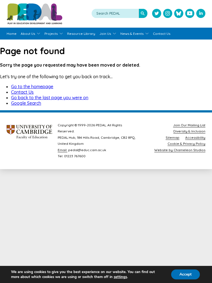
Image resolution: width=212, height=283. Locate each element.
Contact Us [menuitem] (161, 34)
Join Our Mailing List (189, 125)
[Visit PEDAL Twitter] (156, 14)
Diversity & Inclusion (189, 131)
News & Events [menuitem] (132, 34)
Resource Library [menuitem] (81, 34)
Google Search (26, 103)
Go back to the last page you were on (49, 97)
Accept (185, 274)
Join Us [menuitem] (105, 34)
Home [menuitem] (12, 34)
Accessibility (195, 137)
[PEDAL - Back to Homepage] (34, 13)
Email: (62, 150)
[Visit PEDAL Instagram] (167, 14)
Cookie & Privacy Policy (186, 144)
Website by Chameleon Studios (179, 150)
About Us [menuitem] (28, 34)
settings (120, 276)
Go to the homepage (32, 86)
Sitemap (172, 137)
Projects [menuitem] (51, 34)
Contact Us (22, 92)
